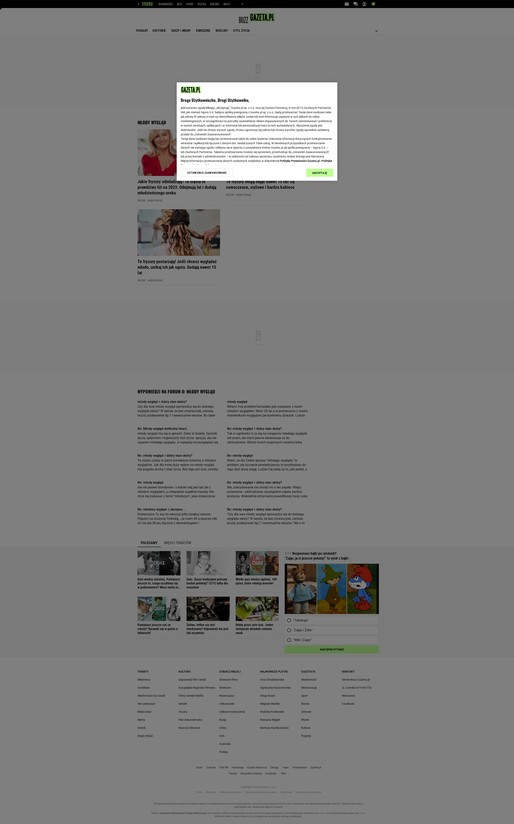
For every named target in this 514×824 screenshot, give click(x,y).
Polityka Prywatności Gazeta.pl (300, 160)
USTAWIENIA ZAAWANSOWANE (206, 172)
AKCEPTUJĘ (319, 173)
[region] (257, 131)
